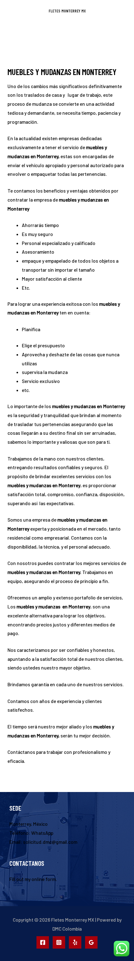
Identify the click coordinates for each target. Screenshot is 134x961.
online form (43, 879)
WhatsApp (42, 833)
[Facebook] (42, 942)
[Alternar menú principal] (67, 31)
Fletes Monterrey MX (67, 10)
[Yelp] (75, 942)
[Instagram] (59, 942)
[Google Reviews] (91, 942)
